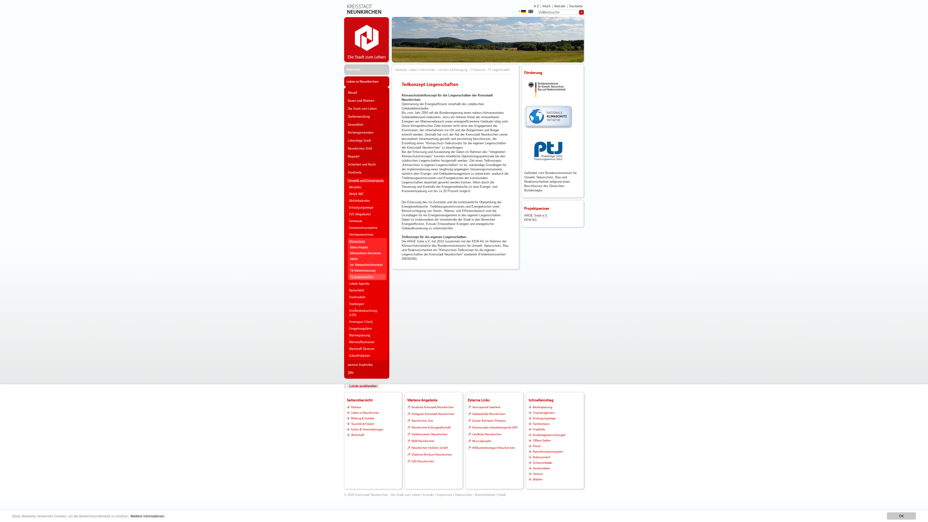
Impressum (444, 495)
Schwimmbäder (542, 462)
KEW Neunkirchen (423, 441)
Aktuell (352, 93)
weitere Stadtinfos (360, 365)
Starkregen (356, 304)
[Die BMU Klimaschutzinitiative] (548, 117)
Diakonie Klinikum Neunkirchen (432, 454)
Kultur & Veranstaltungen (367, 429)
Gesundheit (355, 125)
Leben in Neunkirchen (362, 82)
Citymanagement (544, 412)
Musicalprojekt (481, 441)
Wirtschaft (357, 435)
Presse (537, 446)
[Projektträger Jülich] (548, 151)
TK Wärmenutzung (363, 271)
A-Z (536, 6)
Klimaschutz (357, 241)
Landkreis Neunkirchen (486, 434)
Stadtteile (355, 172)
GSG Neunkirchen (423, 461)
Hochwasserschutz (361, 235)
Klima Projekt (359, 247)
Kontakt (559, 6)
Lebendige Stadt (359, 141)
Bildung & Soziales (362, 418)
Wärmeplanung (359, 335)
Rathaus (356, 407)
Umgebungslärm (360, 329)
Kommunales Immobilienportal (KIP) (495, 427)
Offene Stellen (542, 440)
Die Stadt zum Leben (362, 109)
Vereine (538, 474)
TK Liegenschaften (361, 276)
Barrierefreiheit (485, 495)
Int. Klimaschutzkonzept (366, 265)
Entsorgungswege (361, 208)
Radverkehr (356, 290)
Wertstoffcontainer (362, 342)
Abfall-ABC (356, 194)
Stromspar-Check (361, 322)
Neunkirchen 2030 (360, 149)
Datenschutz (463, 495)
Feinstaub (355, 221)
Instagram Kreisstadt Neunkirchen (433, 414)
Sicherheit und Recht (362, 165)
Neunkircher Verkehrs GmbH (430, 448)
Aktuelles (355, 187)
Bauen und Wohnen (361, 101)
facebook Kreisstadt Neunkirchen (433, 407)
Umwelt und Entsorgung (366, 180)
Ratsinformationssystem (548, 451)
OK (901, 515)
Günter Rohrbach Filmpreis (489, 420)
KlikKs (354, 259)
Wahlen (538, 479)
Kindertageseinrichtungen (549, 435)
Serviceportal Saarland (486, 407)
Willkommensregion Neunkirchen (493, 448)
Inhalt (547, 6)
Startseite (576, 6)
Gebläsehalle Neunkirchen (488, 414)
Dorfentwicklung (359, 117)
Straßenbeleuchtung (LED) (363, 313)
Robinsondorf (541, 457)
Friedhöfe (539, 429)
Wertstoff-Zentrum (362, 349)
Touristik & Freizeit (362, 424)
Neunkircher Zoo (422, 420)
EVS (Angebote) (360, 214)
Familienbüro (541, 424)
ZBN (350, 373)
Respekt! (354, 157)
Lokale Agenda (359, 284)
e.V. (428, 241)
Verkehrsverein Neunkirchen (430, 434)
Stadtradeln (357, 297)
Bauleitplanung (542, 407)
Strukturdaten (541, 468)
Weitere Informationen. (147, 516)
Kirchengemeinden (360, 133)
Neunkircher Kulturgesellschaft (431, 427)
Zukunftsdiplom (359, 356)
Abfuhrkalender (359, 201)
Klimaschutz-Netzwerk (365, 253)
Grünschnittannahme (363, 228)
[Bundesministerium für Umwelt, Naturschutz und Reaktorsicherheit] (548, 90)
